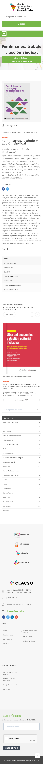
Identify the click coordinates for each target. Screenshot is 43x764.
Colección (25, 58)
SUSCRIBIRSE (11, 748)
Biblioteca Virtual (29, 641)
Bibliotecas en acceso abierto (30, 631)
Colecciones (7, 639)
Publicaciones (8, 635)
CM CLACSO (27, 637)
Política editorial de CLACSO (10, 673)
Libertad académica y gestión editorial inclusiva (21, 384)
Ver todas (9, 314)
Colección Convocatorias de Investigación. (17, 376)
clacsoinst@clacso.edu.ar (15, 611)
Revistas (6, 643)
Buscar (21, 23)
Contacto (6, 689)
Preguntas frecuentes (11, 685)
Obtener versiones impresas (9, 679)
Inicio (16, 58)
